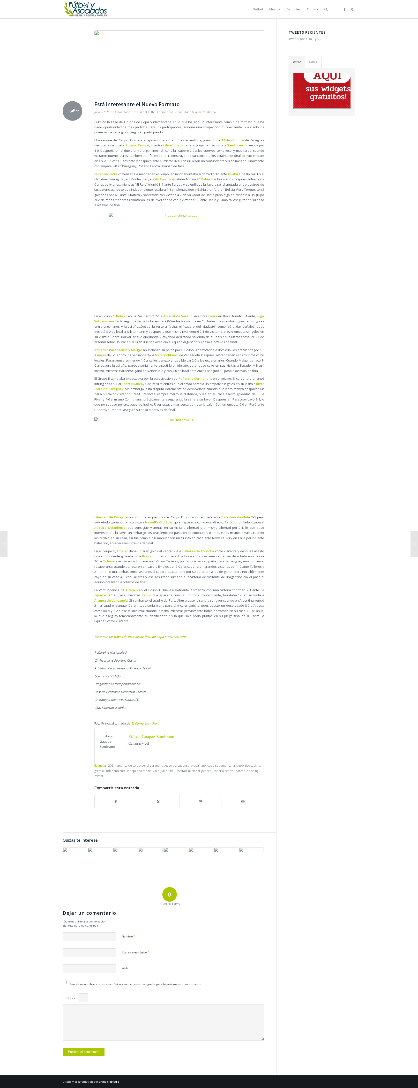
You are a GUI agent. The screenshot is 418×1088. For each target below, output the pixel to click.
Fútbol (143, 112)
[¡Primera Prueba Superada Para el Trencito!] (100, 859)
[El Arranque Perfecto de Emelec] (150, 859)
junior (165, 771)
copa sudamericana (221, 765)
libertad (181, 771)
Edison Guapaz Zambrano (199, 112)
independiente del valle (143, 771)
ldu (172, 771)
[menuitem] (258, 9)
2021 (111, 765)
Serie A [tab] (297, 61)
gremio (99, 771)
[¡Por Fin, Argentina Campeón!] (414, 544)
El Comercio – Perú (145, 723)
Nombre (128, 936)
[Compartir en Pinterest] (200, 801)
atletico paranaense (175, 765)
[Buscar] (326, 9)
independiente (115, 771)
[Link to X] (351, 9)
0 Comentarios (122, 112)
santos (240, 771)
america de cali (126, 765)
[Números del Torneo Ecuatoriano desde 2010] (125, 859)
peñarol (206, 771)
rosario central (224, 771)
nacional (194, 771)
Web (125, 968)
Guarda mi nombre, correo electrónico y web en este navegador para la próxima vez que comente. (135, 984)
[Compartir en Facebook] (116, 801)
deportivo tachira (248, 765)
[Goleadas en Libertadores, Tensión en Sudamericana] (251, 859)
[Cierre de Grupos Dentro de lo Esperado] (75, 859)
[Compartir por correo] (243, 801)
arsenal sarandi (149, 765)
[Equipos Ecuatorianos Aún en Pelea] (176, 859)
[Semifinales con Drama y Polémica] (3, 544)
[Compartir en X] (158, 801)
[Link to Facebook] (344, 9)
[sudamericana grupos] (179, 64)
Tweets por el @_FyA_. (305, 39)
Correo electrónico (135, 952)
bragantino (198, 765)
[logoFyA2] (86, 9)
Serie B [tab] (313, 61)
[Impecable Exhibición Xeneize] (226, 859)
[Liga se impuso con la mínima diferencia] (201, 859)
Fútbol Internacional (161, 112)
